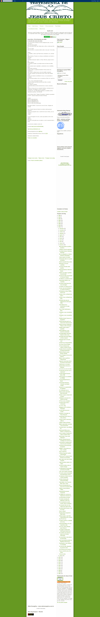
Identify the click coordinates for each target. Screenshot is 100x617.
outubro (61, 231)
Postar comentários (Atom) (36, 160)
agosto (61, 235)
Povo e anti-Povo (62, 451)
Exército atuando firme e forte (65, 261)
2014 (60, 562)
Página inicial (41, 158)
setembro (62, 233)
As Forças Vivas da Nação (64, 344)
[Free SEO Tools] (50, 614)
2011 (60, 567)
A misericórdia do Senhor (64, 497)
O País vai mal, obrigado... (65, 400)
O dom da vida (62, 554)
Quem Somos (35, 26)
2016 (60, 558)
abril (61, 241)
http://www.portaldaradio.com (34, 129)
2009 (60, 570)
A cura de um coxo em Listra (65, 368)
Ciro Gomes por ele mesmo (65, 549)
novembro (62, 230)
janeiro (61, 555)
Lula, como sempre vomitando (65, 471)
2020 (60, 223)
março (61, 243)
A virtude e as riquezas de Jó (65, 286)
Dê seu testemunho (49, 26)
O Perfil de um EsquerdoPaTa (65, 342)
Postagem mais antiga (50, 158)
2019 (60, 225)
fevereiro (62, 244)
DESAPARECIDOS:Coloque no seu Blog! (64, 164)
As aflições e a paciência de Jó (65, 278)
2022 (60, 220)
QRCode (40, 131)
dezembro (62, 228)
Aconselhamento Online (33, 28)
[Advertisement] (38, 147)
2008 (60, 571)
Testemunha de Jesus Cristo (64, 581)
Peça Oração (57, 26)
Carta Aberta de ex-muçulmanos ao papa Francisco (64, 306)
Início (29, 26)
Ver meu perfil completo (62, 602)
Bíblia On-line (42, 28)
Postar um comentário (32, 137)
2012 (60, 565)
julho (61, 236)
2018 (60, 226)
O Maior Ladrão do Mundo (64, 422)
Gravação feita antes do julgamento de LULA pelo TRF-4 (65, 302)
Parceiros (42, 26)
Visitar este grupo (68, 81)
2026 (60, 215)
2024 (60, 217)
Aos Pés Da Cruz (62, 518)
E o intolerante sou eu (64, 390)
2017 (60, 557)
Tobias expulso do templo (64, 257)
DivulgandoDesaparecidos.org (64, 165)
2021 (60, 222)
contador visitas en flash (62, 211)
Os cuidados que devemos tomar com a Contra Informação (64, 534)
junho (61, 238)
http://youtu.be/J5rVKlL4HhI (37, 126)
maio (61, 239)
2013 (60, 563)
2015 (60, 560)
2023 (60, 218)
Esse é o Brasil (62, 511)
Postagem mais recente (32, 158)
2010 (60, 568)
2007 (60, 573)
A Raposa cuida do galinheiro (65, 249)
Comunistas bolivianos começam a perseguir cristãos (64, 384)
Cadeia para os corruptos (64, 364)
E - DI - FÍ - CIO (62, 405)
